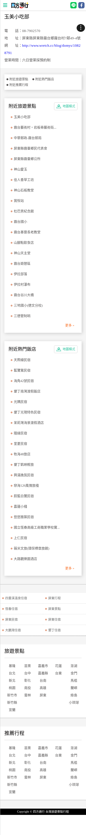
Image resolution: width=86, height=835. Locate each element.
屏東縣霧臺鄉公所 (27, 159)
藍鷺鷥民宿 (22, 370)
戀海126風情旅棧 (26, 485)
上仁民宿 (20, 538)
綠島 (74, 695)
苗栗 (27, 666)
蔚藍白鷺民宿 (24, 496)
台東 (58, 673)
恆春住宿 (11, 608)
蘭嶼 (74, 688)
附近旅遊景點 (18, 79)
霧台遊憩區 (22, 263)
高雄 (43, 688)
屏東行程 (54, 598)
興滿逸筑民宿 (24, 475)
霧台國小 (20, 221)
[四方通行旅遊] (19, 7)
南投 (27, 688)
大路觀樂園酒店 (25, 559)
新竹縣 (12, 702)
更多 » (69, 325)
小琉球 (74, 702)
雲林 (27, 695)
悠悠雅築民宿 (24, 517)
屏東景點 (54, 608)
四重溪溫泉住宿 (16, 598)
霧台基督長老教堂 (27, 232)
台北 (12, 673)
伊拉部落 (20, 274)
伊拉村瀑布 (22, 284)
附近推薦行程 (18, 84)
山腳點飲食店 (24, 242)
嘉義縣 (43, 673)
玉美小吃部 (22, 117)
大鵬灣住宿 (13, 630)
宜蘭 (12, 710)
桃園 (12, 688)
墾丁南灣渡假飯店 (27, 391)
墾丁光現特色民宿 (27, 412)
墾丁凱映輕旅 (24, 464)
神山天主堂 (22, 253)
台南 (43, 680)
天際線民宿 (22, 360)
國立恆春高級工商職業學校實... (37, 527)
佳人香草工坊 (24, 180)
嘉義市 (43, 666)
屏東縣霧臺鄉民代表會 (30, 148)
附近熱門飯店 (44, 79)
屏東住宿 (54, 619)
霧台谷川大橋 (24, 295)
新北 (12, 680)
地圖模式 (69, 106)
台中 (27, 673)
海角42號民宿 (24, 381)
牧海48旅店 (22, 454)
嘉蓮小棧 (20, 506)
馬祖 (74, 680)
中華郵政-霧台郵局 (28, 138)
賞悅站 (19, 201)
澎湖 (74, 666)
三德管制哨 (22, 316)
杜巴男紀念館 (24, 211)
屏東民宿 (11, 619)
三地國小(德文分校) (28, 305)
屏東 (43, 695)
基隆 (12, 666)
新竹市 (12, 695)
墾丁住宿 (54, 630)
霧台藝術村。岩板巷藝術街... (35, 127)
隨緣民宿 (20, 433)
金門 (74, 673)
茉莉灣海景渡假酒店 (29, 423)
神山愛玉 (20, 169)
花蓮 (58, 666)
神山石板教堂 (24, 190)
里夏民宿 (20, 443)
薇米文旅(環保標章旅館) (31, 548)
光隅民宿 (20, 402)
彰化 (27, 680)
